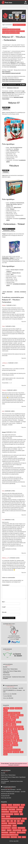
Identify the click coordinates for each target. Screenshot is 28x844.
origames (19, 740)
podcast (15, 742)
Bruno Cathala (20, 715)
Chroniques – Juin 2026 (17, 688)
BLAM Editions (12, 29)
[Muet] (20, 84)
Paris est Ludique (8, 742)
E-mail (4, 607)
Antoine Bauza (18, 708)
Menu (25, 3)
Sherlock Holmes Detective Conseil (12, 749)
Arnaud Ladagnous (6, 29)
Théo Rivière (16, 752)
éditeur (5, 754)
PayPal (3, 81)
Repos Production (8, 747)
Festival (14, 724)
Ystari (21, 752)
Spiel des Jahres (8, 752)
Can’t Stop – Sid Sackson (20, 291)
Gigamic (11, 729)
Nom (3, 601)
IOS (22, 729)
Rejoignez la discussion (19, 24)
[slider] (23, 84)
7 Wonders (6, 708)
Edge (5, 724)
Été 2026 (5, 667)
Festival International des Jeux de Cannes (13, 726)
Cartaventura (18, 29)
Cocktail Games (14, 717)
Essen (9, 724)
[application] (14, 84)
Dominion (18, 722)
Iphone (8, 731)
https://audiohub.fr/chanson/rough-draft (11, 73)
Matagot (14, 740)
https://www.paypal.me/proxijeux (13, 81)
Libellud (16, 735)
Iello (19, 729)
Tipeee (3, 79)
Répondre (23, 321)
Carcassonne (7, 717)
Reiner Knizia (15, 745)
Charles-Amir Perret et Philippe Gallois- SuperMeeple (13, 777)
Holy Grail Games (12, 31)
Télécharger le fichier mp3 (13, 87)
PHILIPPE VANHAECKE (8, 690)
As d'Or (5, 710)
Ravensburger (7, 745)
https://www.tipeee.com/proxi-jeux (14, 79)
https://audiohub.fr (6, 71)
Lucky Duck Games (8, 738)
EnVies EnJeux (6, 674)
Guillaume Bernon (5, 31)
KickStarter (15, 733)
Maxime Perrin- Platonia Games (10, 669)
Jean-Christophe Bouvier (20, 31)
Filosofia (6, 729)
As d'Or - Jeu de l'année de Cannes (12, 713)
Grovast (4, 432)
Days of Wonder (7, 719)
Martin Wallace (7, 740)
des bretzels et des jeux (9, 722)
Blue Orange (12, 715)
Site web (4, 612)
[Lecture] (3, 84)
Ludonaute (16, 738)
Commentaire (6, 585)
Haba (15, 729)
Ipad (5, 731)
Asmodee (6, 715)
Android (12, 708)
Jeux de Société (7, 733)
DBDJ (14, 719)
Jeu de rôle (14, 731)
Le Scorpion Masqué (8, 735)
